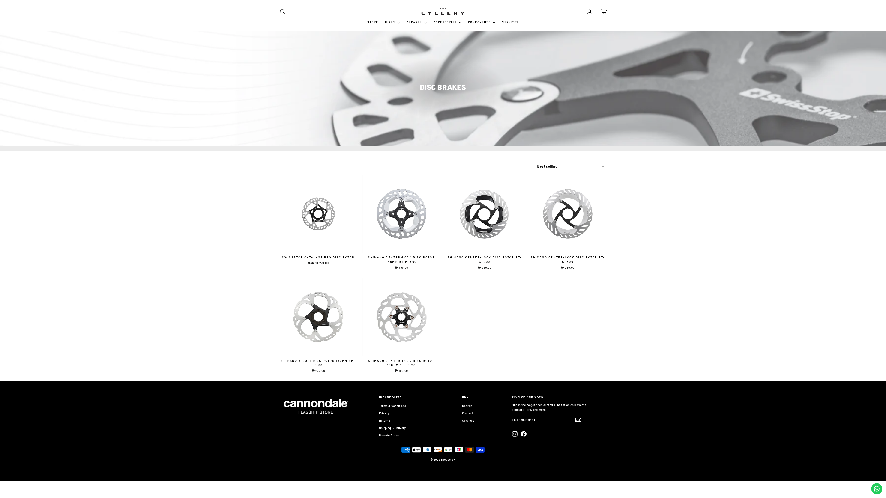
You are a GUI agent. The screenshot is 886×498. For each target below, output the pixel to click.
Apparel (415, 22)
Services (510, 22)
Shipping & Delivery (392, 428)
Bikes (390, 22)
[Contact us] (876, 488)
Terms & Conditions (392, 406)
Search (467, 406)
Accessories (446, 22)
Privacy (384, 413)
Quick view (318, 248)
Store (372, 22)
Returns (384, 420)
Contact (467, 413)
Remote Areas (389, 435)
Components (480, 22)
